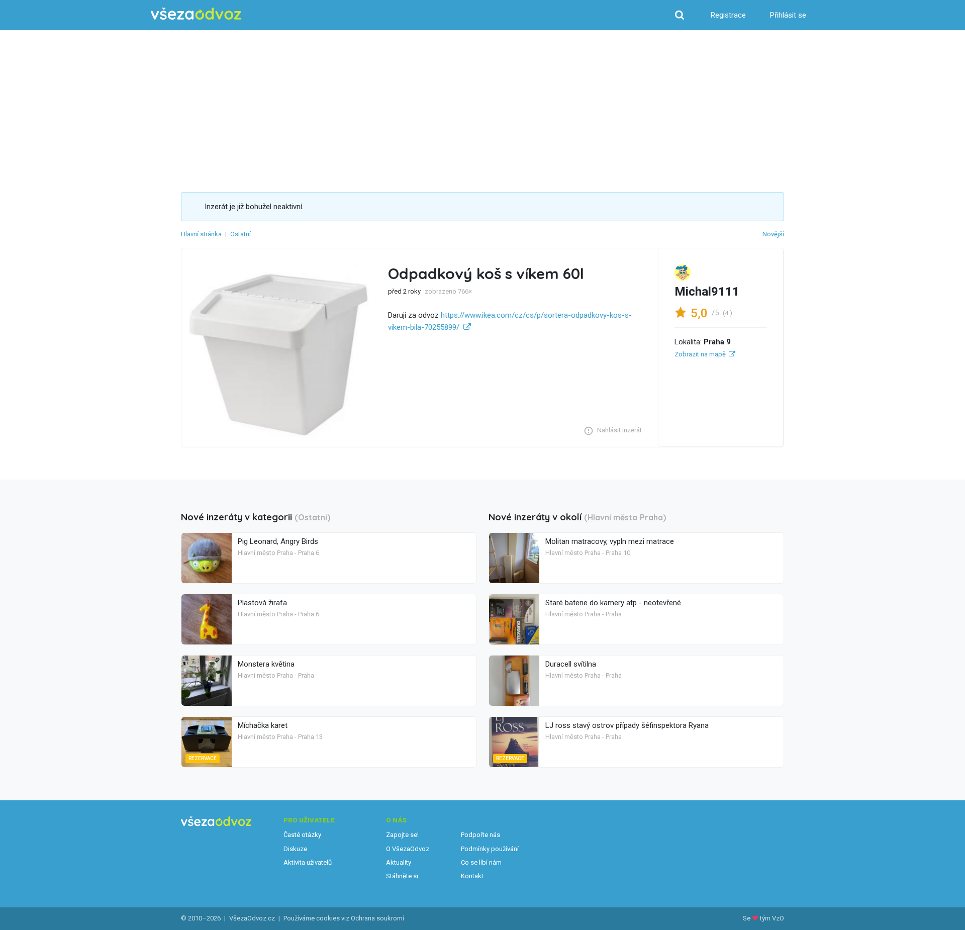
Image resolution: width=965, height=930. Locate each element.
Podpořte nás (480, 835)
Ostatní (240, 234)
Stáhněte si (402, 876)
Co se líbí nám (481, 862)
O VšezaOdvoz (407, 849)
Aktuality (398, 862)
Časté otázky (302, 835)
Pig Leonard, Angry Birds (278, 541)
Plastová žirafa (262, 602)
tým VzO (772, 918)
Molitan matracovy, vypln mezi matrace (609, 541)
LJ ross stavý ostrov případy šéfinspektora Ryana (627, 725)
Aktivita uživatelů (307, 862)
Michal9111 (706, 292)
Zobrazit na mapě (700, 354)
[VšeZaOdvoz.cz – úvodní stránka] (196, 14)
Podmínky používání (490, 849)
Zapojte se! (402, 835)
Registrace (728, 15)
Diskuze (295, 849)
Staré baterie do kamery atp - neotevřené (613, 602)
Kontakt (472, 876)
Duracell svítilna (570, 664)
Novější (773, 234)
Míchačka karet (262, 725)
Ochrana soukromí (377, 918)
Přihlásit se (788, 15)
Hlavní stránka (201, 234)
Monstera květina (266, 664)
